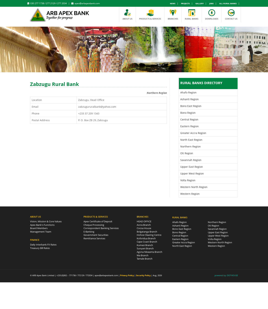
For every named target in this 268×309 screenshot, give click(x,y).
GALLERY (199, 3)
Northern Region (190, 146)
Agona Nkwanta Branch (149, 252)
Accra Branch (144, 225)
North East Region (191, 139)
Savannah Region (190, 160)
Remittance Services (94, 238)
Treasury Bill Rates (40, 248)
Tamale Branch (144, 258)
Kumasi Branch (145, 245)
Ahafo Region (188, 92)
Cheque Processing (93, 225)
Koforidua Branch (146, 238)
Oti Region (186, 153)
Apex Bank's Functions (42, 225)
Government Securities (95, 235)
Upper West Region (192, 173)
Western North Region (193, 187)
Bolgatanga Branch (147, 231)
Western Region (190, 193)
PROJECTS (185, 3)
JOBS (211, 3)
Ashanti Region (189, 99)
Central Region (189, 119)
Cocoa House (144, 228)
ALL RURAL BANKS (228, 3)
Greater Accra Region (193, 133)
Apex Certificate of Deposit (97, 221)
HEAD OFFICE (144, 221)
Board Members (39, 228)
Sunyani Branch (145, 248)
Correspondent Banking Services (101, 228)
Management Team (40, 231)
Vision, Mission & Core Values (46, 221)
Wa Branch (142, 255)
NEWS (172, 3)
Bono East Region (190, 106)
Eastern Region (189, 126)
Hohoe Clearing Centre (149, 235)
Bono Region (188, 112)
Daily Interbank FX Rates (43, 244)
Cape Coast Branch (147, 241)
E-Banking (88, 231)
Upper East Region (191, 166)
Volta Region (187, 180)
